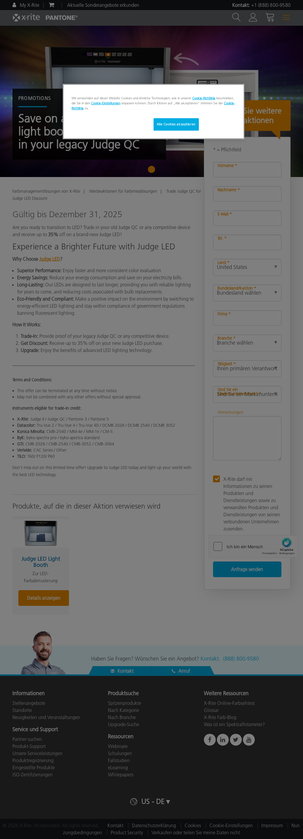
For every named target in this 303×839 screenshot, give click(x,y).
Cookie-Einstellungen (105, 103)
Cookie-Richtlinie (203, 98)
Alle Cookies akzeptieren (176, 124)
